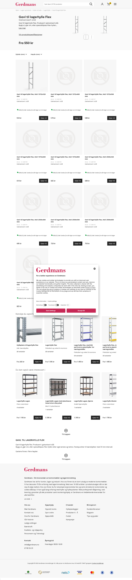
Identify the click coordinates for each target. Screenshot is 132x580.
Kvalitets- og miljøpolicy (33, 530)
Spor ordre (49, 512)
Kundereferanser (93, 509)
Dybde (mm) (20, 54)
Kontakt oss (29, 512)
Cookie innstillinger (98, 563)
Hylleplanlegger (72, 509)
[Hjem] (26, 4)
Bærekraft (28, 526)
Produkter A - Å (72, 512)
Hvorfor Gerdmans (31, 516)
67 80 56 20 (28, 548)
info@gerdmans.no (31, 545)
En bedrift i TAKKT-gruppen (83, 563)
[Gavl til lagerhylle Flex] (86, 37)
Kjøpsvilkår (49, 516)
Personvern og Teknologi (34, 533)
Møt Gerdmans (30, 509)
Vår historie (28, 519)
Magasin (90, 512)
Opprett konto (50, 509)
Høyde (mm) (35, 54)
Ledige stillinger (30, 523)
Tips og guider (92, 516)
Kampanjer (70, 519)
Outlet (68, 516)
